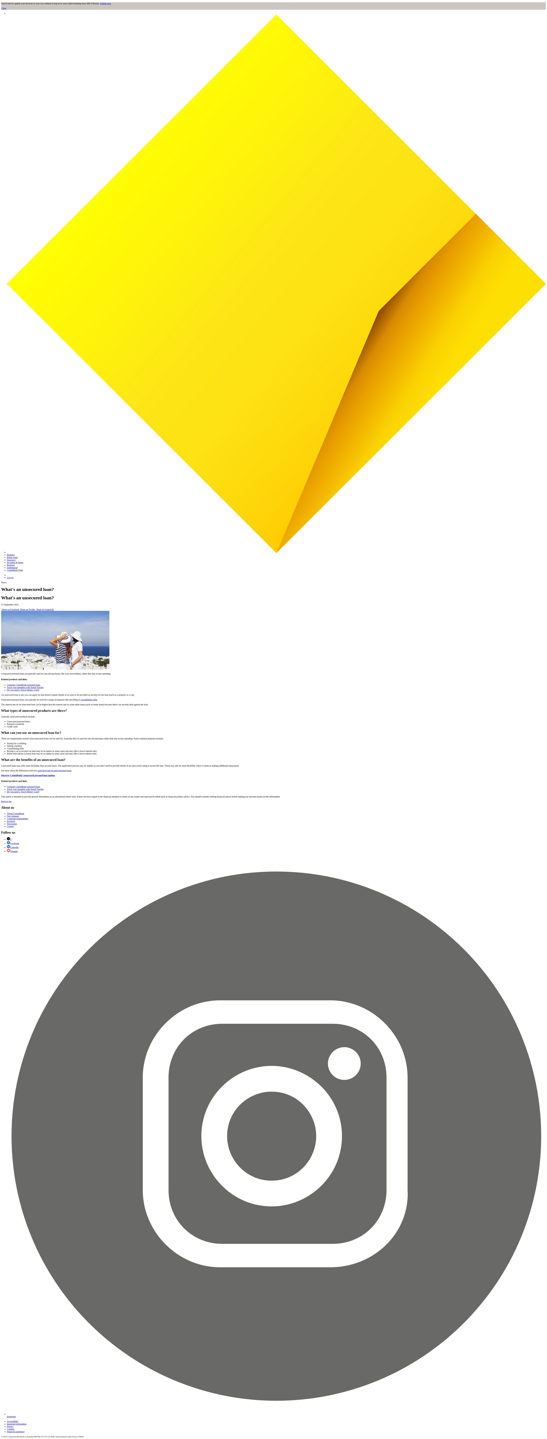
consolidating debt (89, 700)
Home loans (12, 557)
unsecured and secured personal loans (54, 770)
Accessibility (12, 1421)
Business (11, 565)
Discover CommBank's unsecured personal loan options (28, 775)
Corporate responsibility (17, 818)
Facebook (14, 843)
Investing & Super (15, 562)
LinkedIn (14, 847)
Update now (105, 3)
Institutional (12, 567)
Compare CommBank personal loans (23, 685)
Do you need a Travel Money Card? (23, 690)
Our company (13, 816)
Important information (16, 1424)
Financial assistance (16, 1431)
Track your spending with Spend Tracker (25, 687)
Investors (11, 821)
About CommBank (15, 813)
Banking (11, 555)
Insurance (11, 560)
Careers (10, 826)
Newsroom (12, 824)
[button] (276, 13)
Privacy (10, 1426)
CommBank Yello (15, 570)
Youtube (14, 851)
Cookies (10, 1429)
